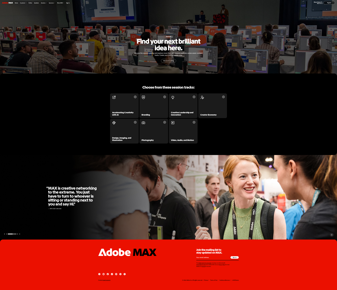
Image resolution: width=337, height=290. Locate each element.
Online (30, 3)
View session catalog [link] (167, 61)
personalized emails (201, 264)
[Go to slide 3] (9, 234)
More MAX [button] (60, 3)
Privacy (206, 280)
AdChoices (235, 280)
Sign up (235, 257)
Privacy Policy (222, 264)
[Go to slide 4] (14, 234)
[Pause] (331, 235)
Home (16, 3)
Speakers (36, 3)
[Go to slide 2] (7, 234)
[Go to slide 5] (20, 234)
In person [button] (22, 3)
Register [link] (329, 2)
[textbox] (213, 257)
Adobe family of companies (204, 263)
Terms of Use (213, 280)
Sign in (67, 3)
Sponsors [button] (51, 3)
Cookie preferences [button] (224, 280)
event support (106, 280)
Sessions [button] (43, 3)
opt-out (203, 266)
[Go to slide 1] (5, 234)
